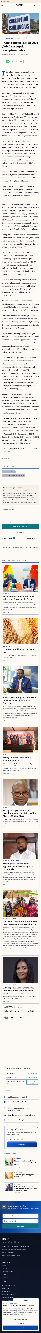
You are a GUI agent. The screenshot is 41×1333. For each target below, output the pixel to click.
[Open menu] (3, 5)
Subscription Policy (8, 1297)
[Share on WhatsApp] (8, 61)
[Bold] (3, 522)
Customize (20, 1323)
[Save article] (29, 61)
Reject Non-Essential (20, 1319)
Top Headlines (7, 38)
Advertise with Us (7, 1271)
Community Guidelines (9, 1294)
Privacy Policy (6, 1288)
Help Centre (5, 1268)
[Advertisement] (20, 1042)
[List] (14, 522)
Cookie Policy (6, 1291)
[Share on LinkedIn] (21, 61)
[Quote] (10, 522)
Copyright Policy (7, 1300)
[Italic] (6, 522)
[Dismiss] (37, 1127)
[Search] (38, 5)
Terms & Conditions (8, 1285)
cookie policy (19, 1315)
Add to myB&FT (21, 38)
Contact (4, 1274)
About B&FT (5, 1265)
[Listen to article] (3, 61)
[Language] (34, 5)
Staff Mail (5, 1277)
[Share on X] (12, 61)
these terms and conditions (22, 500)
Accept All (20, 1328)
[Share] (25, 61)
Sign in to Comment (20, 526)
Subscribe (20, 532)
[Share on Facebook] (16, 61)
